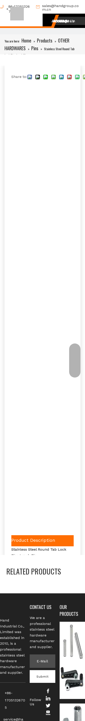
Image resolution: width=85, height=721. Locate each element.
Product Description (33, 540)
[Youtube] (48, 712)
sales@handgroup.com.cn (60, 7)
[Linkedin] (48, 698)
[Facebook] (48, 691)
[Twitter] (48, 705)
